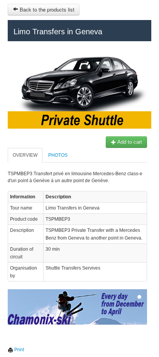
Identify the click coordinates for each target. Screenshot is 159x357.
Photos (58, 155)
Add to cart (129, 142)
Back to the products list (46, 9)
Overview (25, 155)
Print (18, 349)
